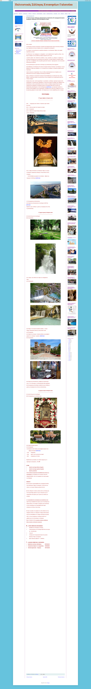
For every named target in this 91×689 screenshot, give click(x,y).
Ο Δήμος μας (20, 13)
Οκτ (69, 344)
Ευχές (69, 13)
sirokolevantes (18, 53)
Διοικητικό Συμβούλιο (39, 13)
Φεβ (69, 349)
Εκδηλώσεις (62, 13)
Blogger (48, 682)
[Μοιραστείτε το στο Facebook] (43, 674)
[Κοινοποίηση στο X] (42, 674)
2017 (69, 360)
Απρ (69, 347)
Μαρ (69, 348)
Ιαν (68, 351)
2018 (69, 359)
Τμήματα (44, 13)
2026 (69, 339)
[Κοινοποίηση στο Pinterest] (44, 674)
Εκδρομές (66, 13)
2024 (69, 342)
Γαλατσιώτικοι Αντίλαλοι (18, 52)
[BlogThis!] (41, 674)
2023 (69, 352)
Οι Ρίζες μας (29, 13)
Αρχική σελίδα (16, 13)
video (59, 13)
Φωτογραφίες (55, 13)
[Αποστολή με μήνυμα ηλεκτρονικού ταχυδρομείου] (40, 674)
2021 (69, 355)
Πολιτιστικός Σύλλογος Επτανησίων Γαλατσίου (44, 4)
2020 (69, 356)
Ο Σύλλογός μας (25, 13)
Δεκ (69, 343)
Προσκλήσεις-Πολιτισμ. (50, 13)
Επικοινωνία (34, 13)
